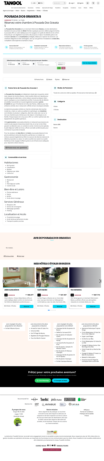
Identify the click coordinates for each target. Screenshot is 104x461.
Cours (79, 8)
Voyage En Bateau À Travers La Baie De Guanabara (91, 354)
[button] (59, 3)
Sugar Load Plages (87, 336)
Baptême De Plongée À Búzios (40, 336)
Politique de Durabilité (87, 414)
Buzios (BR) (57, 124)
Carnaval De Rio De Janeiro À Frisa (65, 343)
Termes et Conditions (86, 412)
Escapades (65, 8)
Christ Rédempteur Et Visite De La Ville (91, 342)
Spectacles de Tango (47, 8)
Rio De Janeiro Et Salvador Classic (64, 335)
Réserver (26, 306)
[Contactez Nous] (88, 3)
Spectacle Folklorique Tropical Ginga (91, 329)
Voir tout (21, 256)
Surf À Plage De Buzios (38, 333)
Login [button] (72, 3)
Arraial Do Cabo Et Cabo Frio (39, 328)
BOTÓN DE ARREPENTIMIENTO (52, 449)
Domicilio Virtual (19, 416)
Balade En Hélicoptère (88, 357)
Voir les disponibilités (89, 63)
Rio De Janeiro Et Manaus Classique (64, 351)
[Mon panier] (93, 3)
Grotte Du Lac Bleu (87, 339)
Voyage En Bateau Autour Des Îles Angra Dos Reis (91, 346)
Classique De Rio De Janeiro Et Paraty (65, 339)
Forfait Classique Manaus (64, 361)
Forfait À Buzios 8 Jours (12, 328)
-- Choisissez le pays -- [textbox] (43, 65)
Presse (87, 416)
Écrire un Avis (9, 256)
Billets (91, 8)
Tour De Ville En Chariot (38, 338)
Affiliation (87, 410)
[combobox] (46, 63)
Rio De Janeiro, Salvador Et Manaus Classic (64, 347)
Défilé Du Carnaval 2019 (63, 332)
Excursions (30, 8)
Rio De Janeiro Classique (63, 359)
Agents (81, 3)
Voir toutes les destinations (18, 8)
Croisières (73, 8)
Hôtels (85, 8)
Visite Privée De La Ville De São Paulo (91, 350)
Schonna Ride (35, 331)
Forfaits (38, 8)
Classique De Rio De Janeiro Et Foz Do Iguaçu (65, 355)
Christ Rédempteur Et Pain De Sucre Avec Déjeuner (91, 333)
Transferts (57, 8)
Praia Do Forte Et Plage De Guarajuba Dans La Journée (90, 360)
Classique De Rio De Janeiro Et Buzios (65, 329)
